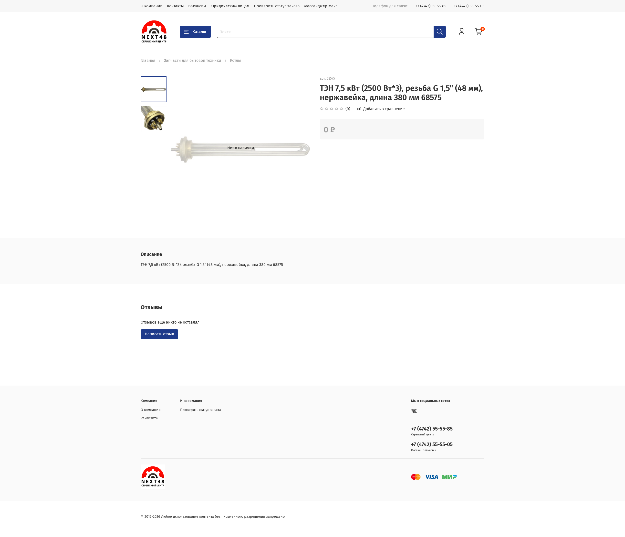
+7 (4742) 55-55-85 (431, 6)
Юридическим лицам (230, 6)
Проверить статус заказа (277, 6)
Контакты (175, 6)
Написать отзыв (159, 334)
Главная (148, 60)
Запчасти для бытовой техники (192, 60)
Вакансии (197, 6)
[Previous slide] (179, 148)
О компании (152, 6)
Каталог (199, 31)
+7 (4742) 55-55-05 (469, 6)
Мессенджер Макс (320, 6)
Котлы (235, 60)
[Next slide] (303, 148)
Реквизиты (149, 418)
